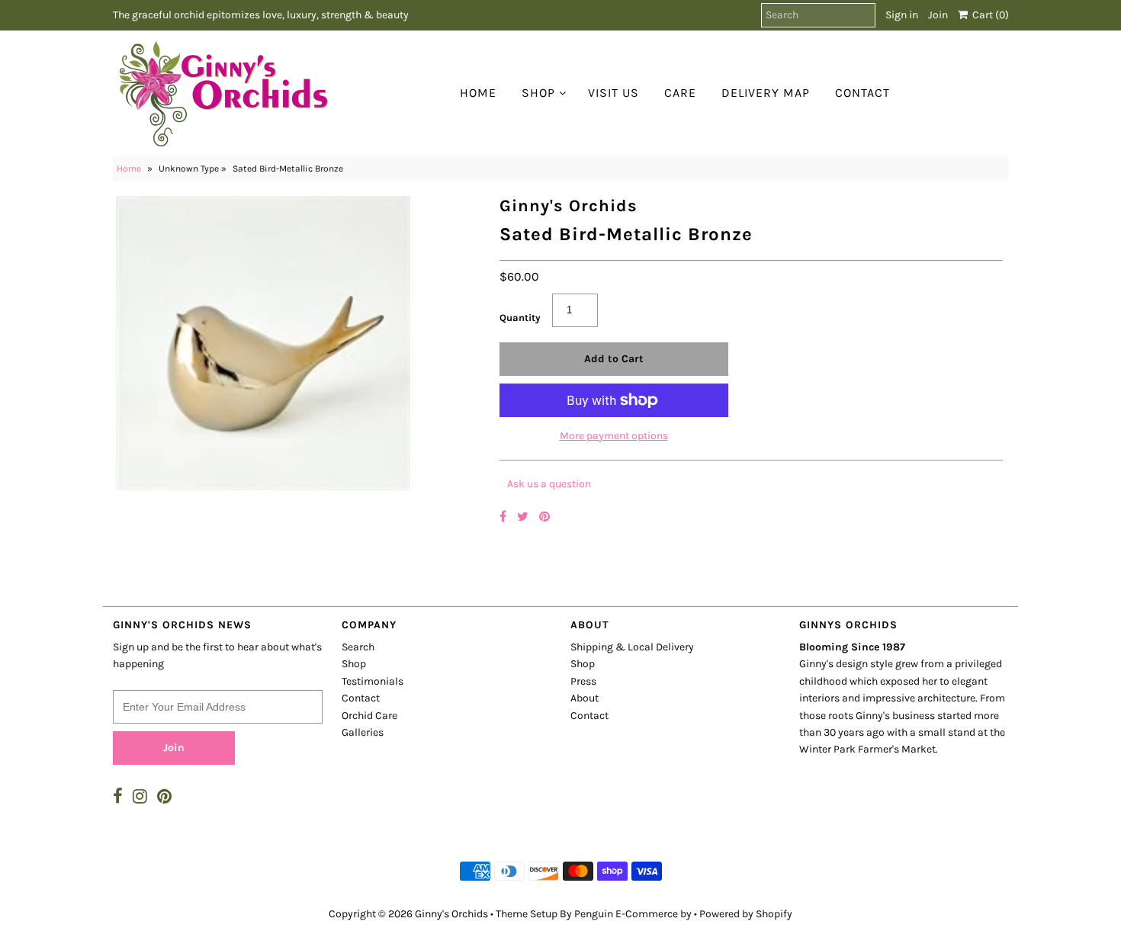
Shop (538, 92)
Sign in (901, 14)
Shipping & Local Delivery (632, 646)
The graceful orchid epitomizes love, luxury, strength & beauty (261, 14)
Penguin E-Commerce (626, 913)
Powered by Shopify (745, 913)
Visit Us (613, 92)
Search (358, 646)
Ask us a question (549, 483)
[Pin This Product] (544, 516)
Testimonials (372, 681)
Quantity (520, 317)
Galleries (363, 732)
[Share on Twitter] (524, 516)
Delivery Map (765, 92)
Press (583, 681)
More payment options (614, 435)
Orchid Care (369, 715)
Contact (862, 92)
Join (938, 14)
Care (680, 92)
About (584, 698)
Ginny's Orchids (451, 913)
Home (478, 92)
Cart (988, 14)
